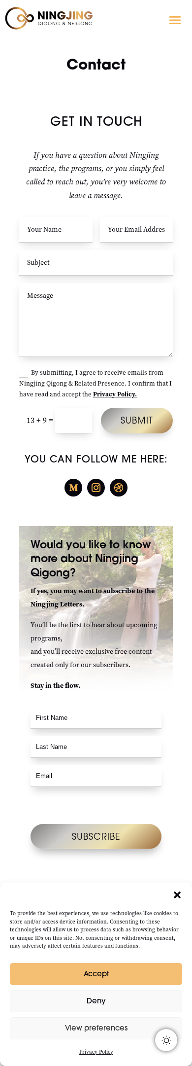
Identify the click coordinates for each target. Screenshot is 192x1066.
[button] (177, 895)
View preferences (96, 1027)
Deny (96, 1000)
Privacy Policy (96, 1052)
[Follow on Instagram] (96, 488)
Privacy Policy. (115, 394)
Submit (137, 420)
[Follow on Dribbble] (119, 488)
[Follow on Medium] (73, 488)
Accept (96, 973)
